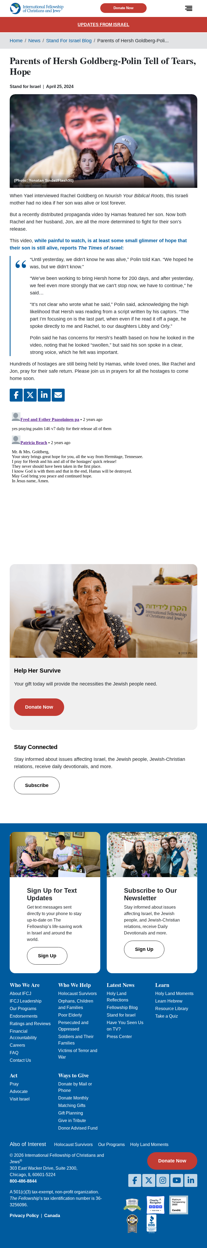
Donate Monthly (73, 1098)
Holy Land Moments (174, 993)
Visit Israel (20, 1099)
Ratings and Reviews (30, 1023)
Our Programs (23, 1008)
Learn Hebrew (168, 1001)
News (34, 40)
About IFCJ (20, 993)
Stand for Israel (121, 1015)
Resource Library (171, 1008)
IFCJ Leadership (26, 1001)
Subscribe (37, 785)
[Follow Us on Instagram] (162, 1180)
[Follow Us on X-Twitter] (148, 1180)
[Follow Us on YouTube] (176, 1180)
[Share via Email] (58, 395)
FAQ (14, 1052)
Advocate (19, 1091)
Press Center (119, 1036)
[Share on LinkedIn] (44, 395)
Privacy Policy (24, 1215)
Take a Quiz (166, 1016)
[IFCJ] (37, 8)
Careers (17, 1045)
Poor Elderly (70, 1015)
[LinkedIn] (190, 1180)
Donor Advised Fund (78, 1128)
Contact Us (20, 1060)
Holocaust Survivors (77, 993)
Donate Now (123, 8)
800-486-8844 (23, 1181)
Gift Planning (70, 1113)
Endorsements (23, 1016)
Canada (52, 1215)
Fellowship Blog (122, 1007)
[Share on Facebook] (16, 395)
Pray (14, 1084)
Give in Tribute (72, 1120)
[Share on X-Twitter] (30, 395)
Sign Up (47, 955)
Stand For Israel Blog (69, 40)
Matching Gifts (71, 1105)
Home (16, 40)
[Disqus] (103, 477)
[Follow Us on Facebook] (134, 1180)
